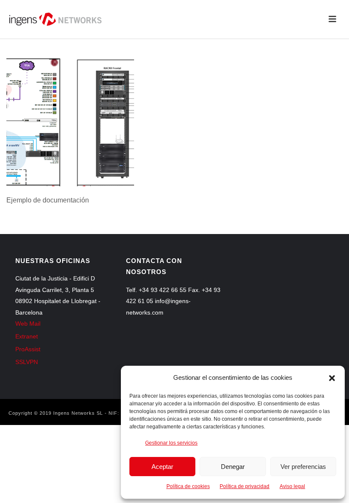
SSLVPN (26, 361)
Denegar (233, 466)
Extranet (26, 336)
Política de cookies (188, 486)
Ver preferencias (303, 466)
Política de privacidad (244, 486)
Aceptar (162, 466)
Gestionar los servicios (171, 443)
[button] (332, 378)
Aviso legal (292, 486)
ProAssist (27, 349)
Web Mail (27, 323)
